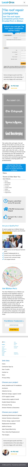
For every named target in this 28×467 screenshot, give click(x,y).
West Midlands (6, 178)
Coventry (7, 186)
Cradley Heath (8, 187)
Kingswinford (8, 192)
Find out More (7, 233)
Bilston (6, 181)
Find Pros (13, 329)
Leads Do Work (22, 464)
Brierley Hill (7, 184)
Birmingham (8, 182)
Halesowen (7, 190)
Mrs (25, 50)
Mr (22, 50)
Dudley (6, 189)
